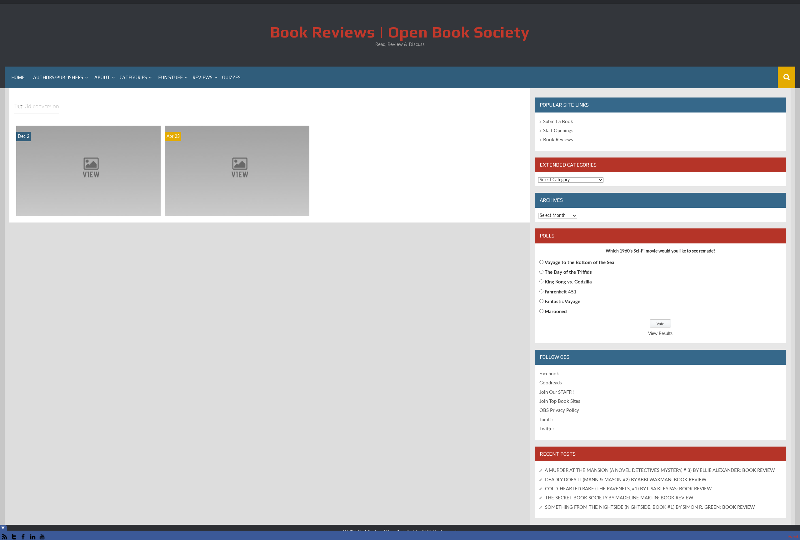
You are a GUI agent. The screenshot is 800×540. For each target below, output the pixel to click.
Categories (133, 77)
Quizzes (231, 77)
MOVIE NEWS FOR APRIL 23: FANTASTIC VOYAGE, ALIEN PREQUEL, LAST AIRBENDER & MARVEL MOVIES (237, 204)
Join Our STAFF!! (556, 392)
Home (18, 77)
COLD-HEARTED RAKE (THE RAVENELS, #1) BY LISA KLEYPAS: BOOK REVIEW (628, 489)
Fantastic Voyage (562, 301)
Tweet (792, 537)
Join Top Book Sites (559, 401)
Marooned (556, 311)
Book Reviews (558, 140)
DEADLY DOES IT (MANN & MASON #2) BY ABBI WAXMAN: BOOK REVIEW (626, 480)
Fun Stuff (170, 77)
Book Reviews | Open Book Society (400, 32)
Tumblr (546, 420)
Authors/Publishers (58, 77)
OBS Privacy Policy (559, 410)
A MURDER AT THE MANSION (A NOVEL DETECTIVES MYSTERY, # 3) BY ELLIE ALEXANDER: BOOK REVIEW (660, 470)
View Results (660, 334)
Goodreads (550, 383)
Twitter (546, 429)
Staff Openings (558, 130)
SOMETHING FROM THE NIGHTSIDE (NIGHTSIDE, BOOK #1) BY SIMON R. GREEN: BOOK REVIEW (650, 507)
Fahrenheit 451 (561, 292)
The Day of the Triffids (568, 272)
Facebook (549, 374)
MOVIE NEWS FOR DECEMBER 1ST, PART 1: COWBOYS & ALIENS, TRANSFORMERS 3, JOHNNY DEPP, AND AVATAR (88, 204)
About (102, 77)
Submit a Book (558, 121)
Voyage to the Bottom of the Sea (579, 262)
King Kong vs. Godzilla (568, 282)
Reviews (202, 77)
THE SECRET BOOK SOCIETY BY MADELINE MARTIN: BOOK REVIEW (620, 498)
